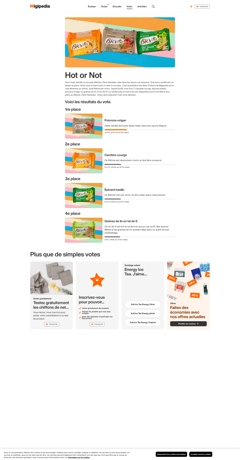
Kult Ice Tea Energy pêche (143, 313)
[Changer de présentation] (191, 6)
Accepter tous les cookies (201, 454)
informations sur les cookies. (79, 457)
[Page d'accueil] (40, 7)
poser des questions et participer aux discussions (97, 317)
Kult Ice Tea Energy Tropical (143, 322)
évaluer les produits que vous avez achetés (96, 312)
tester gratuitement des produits (95, 308)
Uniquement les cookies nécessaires (171, 454)
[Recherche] (153, 6)
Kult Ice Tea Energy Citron (143, 304)
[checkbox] (142, 304)
